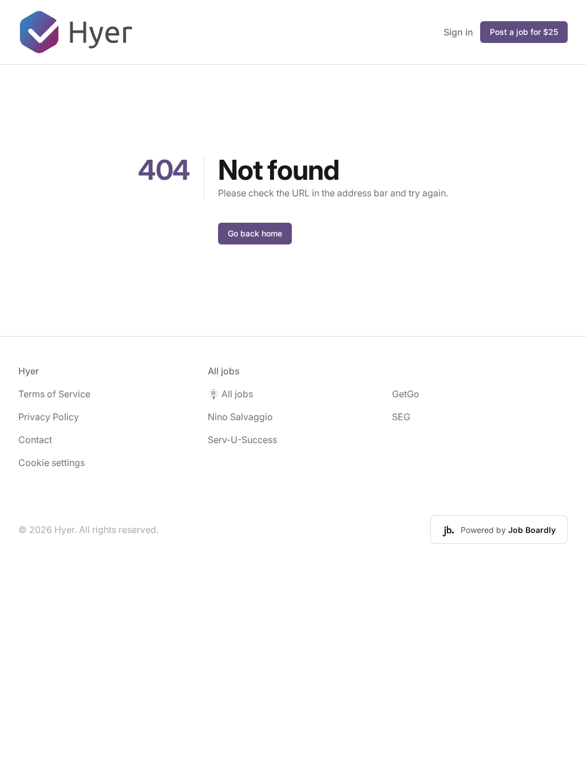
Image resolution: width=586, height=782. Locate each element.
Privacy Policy (48, 416)
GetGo (405, 394)
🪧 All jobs (230, 394)
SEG (401, 416)
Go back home (255, 233)
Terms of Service (54, 394)
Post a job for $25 (524, 32)
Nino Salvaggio (240, 416)
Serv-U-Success (242, 439)
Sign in (458, 32)
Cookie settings (51, 462)
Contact (35, 439)
